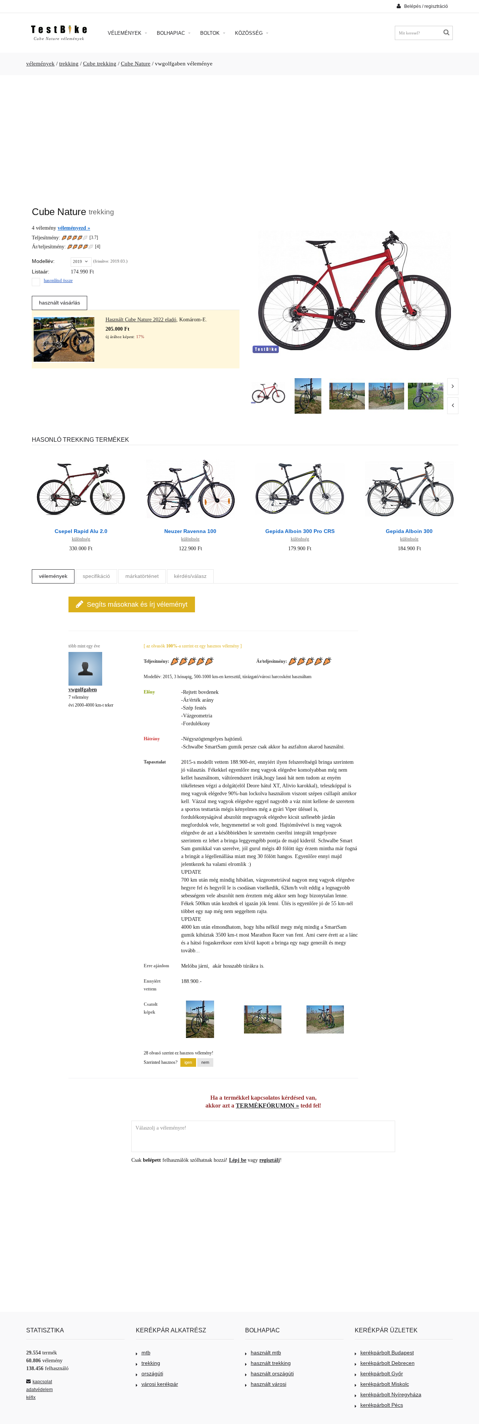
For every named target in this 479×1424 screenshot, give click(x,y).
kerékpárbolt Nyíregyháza (390, 1394)
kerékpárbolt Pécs (381, 1405)
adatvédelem (39, 1389)
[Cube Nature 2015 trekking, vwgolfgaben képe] (308, 396)
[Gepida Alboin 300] (409, 454)
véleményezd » (74, 228)
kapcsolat (42, 1381)
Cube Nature (135, 64)
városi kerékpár (159, 1384)
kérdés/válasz (190, 576)
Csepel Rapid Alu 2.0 (81, 531)
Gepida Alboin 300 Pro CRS (300, 531)
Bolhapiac (171, 33)
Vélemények (125, 33)
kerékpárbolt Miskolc (384, 1384)
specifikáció (96, 576)
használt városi (268, 1384)
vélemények (40, 64)
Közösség (249, 33)
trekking (69, 64)
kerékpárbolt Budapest (387, 1353)
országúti (152, 1373)
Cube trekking (99, 64)
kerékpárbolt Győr (381, 1373)
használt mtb (266, 1353)
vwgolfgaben (82, 689)
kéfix (31, 1397)
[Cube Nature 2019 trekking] (268, 392)
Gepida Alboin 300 (409, 531)
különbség (81, 539)
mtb (145, 1353)
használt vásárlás (59, 303)
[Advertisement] (239, 137)
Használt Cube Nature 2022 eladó (141, 319)
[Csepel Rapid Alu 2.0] (81, 454)
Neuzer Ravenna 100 (190, 531)
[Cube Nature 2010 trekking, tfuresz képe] (425, 396)
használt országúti (272, 1373)
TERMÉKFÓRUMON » (267, 1105)
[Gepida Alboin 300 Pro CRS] (300, 454)
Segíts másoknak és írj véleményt (137, 604)
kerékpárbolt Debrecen (387, 1363)
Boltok (210, 33)
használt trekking (271, 1363)
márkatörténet (142, 576)
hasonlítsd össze (58, 280)
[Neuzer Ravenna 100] (190, 454)
